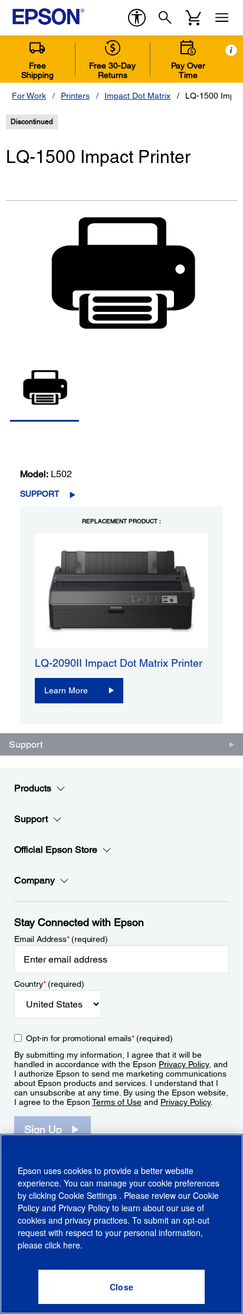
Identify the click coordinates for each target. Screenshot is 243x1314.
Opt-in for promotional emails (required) (99, 1038)
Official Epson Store (55, 849)
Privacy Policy (184, 1064)
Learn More (66, 690)
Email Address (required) (61, 939)
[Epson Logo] (48, 16)
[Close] (121, 1287)
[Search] (165, 17)
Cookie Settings (88, 1195)
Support (40, 493)
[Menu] (221, 17)
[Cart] (193, 17)
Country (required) (49, 984)
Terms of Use (117, 1102)
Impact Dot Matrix (137, 95)
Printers (75, 95)
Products (32, 788)
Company (34, 880)
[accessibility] (136, 17)
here (71, 1245)
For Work (29, 95)
